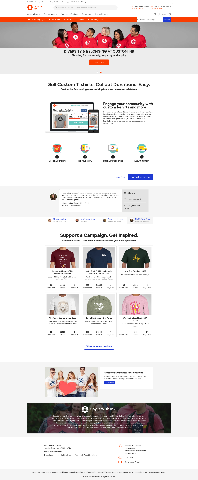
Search (167, 19)
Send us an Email (132, 462)
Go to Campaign (62, 266)
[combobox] (85, 7)
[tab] (59, 220)
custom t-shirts (60, 472)
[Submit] (56, 7)
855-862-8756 (131, 453)
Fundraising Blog (64, 455)
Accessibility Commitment (108, 472)
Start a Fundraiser (140, 177)
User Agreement (125, 472)
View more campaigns (99, 346)
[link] (34, 7)
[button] (162, 9)
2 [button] (101, 72)
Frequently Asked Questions (86, 455)
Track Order (49, 455)
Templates (68, 19)
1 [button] (97, 72)
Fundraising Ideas (95, 19)
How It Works (54, 19)
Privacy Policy (71, 472)
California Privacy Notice (87, 472)
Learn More (99, 62)
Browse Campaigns (36, 19)
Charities (80, 19)
